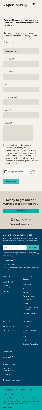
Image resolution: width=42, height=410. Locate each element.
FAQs (24, 336)
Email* (6, 84)
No (13, 42)
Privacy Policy (8, 394)
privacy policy (11, 163)
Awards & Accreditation (7, 287)
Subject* (7, 110)
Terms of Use (26, 390)
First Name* (8, 59)
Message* (7, 123)
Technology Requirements (8, 369)
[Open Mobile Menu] (38, 4)
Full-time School (8, 326)
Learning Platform (9, 357)
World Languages (29, 296)
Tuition (25, 326)
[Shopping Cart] (33, 4)
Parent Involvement (10, 361)
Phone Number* (10, 97)
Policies (25, 340)
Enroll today (21, 211)
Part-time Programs (10, 330)
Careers (24, 394)
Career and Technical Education (30, 308)
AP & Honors (27, 284)
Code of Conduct (10, 390)
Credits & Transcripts (30, 344)
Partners (6, 292)
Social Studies (28, 300)
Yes (6, 42)
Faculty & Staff (8, 282)
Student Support (9, 365)
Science (25, 292)
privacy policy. (9, 256)
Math (24, 288)
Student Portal (8, 375)
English (25, 304)
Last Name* (8, 72)
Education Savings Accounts (29, 331)
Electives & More (29, 313)
